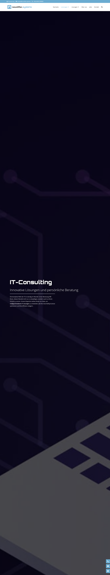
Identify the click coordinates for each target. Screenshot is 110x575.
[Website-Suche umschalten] (102, 7)
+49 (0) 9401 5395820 (38, 1)
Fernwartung (11, 1)
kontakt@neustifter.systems (24, 1)
